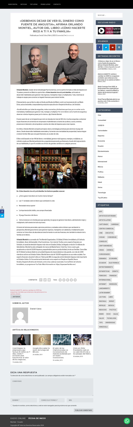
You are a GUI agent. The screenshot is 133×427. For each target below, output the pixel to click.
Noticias (24, 4)
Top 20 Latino (102, 198)
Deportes (101, 136)
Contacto (57, 4)
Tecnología (102, 192)
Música (100, 167)
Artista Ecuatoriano (107, 216)
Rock (108, 314)
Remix (101, 314)
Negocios (103, 310)
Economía (60, 35)
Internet (102, 284)
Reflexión (101, 177)
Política (100, 172)
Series (100, 187)
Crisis (101, 250)
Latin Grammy (104, 293)
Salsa (115, 314)
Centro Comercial (106, 228)
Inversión (113, 284)
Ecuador (101, 146)
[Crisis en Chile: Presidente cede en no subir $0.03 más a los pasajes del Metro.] (82, 339)
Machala (102, 301)
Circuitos (109, 233)
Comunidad (102, 120)
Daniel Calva (43, 35)
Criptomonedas (105, 246)
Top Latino (34, 4)
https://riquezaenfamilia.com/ (66, 264)
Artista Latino (105, 220)
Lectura (102, 297)
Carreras (115, 224)
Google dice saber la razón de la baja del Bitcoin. (41, 350)
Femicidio (103, 275)
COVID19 (101, 125)
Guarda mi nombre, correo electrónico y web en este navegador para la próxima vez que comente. (45, 405)
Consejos (103, 241)
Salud (100, 182)
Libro (111, 297)
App (100, 211)
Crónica (110, 250)
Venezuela (103, 327)
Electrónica (114, 263)
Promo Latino (45, 4)
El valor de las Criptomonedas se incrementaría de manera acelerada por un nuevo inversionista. (62, 353)
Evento (115, 271)
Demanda (102, 258)
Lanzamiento (104, 288)
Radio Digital (12, 4)
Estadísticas (104, 271)
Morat (111, 301)
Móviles (102, 305)
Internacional (102, 161)
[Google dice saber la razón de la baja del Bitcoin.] (42, 339)
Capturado (103, 224)
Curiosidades (102, 130)
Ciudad (102, 237)
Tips (101, 322)
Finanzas (113, 275)
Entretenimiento (103, 151)
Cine (99, 115)
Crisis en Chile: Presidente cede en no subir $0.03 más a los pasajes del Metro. (82, 351)
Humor (100, 156)
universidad (110, 322)
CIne (100, 233)
